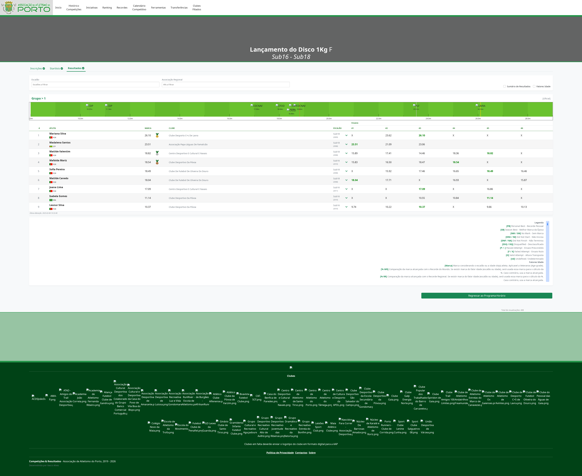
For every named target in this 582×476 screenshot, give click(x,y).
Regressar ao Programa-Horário (486, 295)
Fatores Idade (543, 86)
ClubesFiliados (196, 7)
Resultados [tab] (75, 68)
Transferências (179, 7)
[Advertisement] (291, 336)
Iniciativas (92, 7)
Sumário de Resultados (518, 86)
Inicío (58, 7)
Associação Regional (172, 79)
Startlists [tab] (55, 68)
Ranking (107, 7)
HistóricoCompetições (73, 7)
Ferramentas (158, 7)
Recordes (122, 7)
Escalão (35, 79)
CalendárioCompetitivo (139, 7)
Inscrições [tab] (36, 68)
